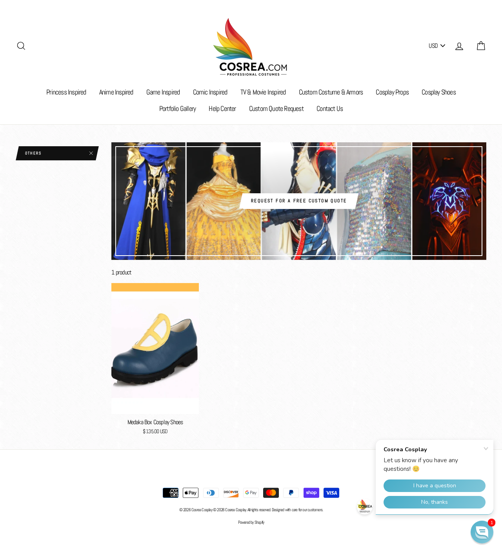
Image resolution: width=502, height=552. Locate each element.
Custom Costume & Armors (331, 91)
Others (33, 153)
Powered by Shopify (251, 522)
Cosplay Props (392, 91)
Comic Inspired (210, 91)
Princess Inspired (66, 91)
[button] (482, 532)
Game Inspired (163, 91)
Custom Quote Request (276, 108)
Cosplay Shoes (439, 91)
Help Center (222, 108)
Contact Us (329, 108)
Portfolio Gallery (177, 108)
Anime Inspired (116, 91)
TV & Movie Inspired (263, 91)
